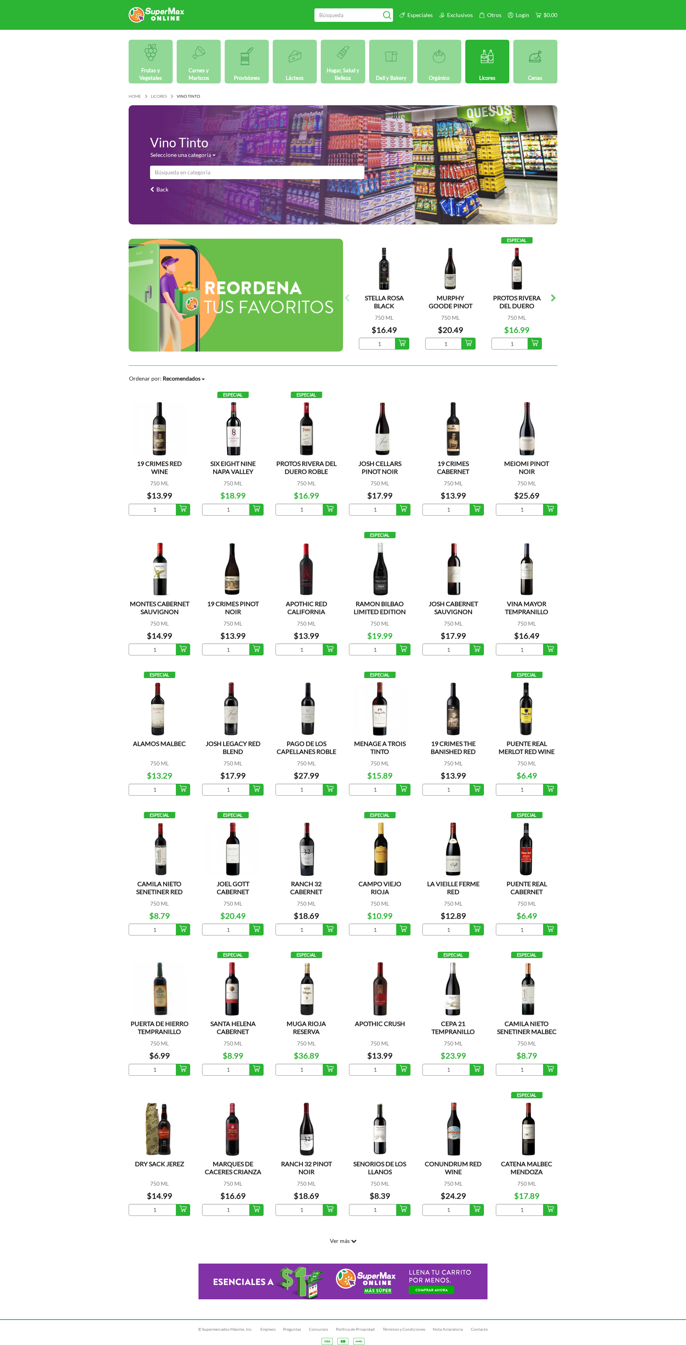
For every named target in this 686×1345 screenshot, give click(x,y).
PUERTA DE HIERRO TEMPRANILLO (160, 1027)
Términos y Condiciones (404, 1329)
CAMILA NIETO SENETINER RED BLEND (159, 891)
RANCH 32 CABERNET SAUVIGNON (306, 891)
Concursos (318, 1329)
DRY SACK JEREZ (159, 1163)
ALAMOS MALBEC (159, 743)
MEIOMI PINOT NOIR (526, 467)
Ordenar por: (164, 378)
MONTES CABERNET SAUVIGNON (159, 607)
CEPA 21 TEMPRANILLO (453, 1027)
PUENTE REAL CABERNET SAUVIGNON (527, 891)
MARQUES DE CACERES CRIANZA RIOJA (233, 1171)
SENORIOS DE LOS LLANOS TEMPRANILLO (379, 1171)
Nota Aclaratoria (448, 1329)
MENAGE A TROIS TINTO (380, 747)
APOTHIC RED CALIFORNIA (306, 607)
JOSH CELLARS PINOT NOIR (379, 467)
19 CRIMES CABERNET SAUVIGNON (453, 471)
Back (161, 189)
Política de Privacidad (355, 1329)
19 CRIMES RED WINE (159, 467)
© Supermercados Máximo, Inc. (225, 1329)
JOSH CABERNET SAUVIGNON (453, 607)
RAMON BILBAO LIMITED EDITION (380, 607)
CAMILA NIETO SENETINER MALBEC (527, 1027)
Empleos (268, 1329)
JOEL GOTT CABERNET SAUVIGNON (233, 891)
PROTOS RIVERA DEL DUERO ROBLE (517, 305)
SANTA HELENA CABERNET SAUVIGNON (233, 1031)
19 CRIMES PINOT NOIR (233, 607)
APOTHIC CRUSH (380, 1023)
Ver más (340, 1240)
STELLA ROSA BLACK (384, 301)
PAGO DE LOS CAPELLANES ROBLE (306, 747)
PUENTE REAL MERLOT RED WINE (527, 747)
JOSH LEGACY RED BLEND (233, 747)
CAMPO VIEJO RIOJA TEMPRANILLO (379, 891)
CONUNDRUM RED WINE (453, 1167)
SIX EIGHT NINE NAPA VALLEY (233, 467)
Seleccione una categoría (181, 154)
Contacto (479, 1329)
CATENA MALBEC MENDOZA (526, 1167)
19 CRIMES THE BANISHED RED (453, 747)
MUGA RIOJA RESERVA (306, 1027)
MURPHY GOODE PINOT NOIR (450, 305)
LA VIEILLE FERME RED (453, 887)
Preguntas (292, 1329)
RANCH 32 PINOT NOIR (306, 1167)
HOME (135, 96)
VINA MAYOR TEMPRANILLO (526, 607)
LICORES (159, 96)
